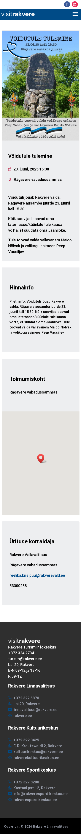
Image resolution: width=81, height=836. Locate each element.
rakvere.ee (22, 715)
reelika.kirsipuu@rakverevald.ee (37, 575)
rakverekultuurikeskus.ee (36, 757)
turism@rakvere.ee (25, 658)
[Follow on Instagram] (75, 4)
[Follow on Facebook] (67, 4)
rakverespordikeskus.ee (35, 799)
